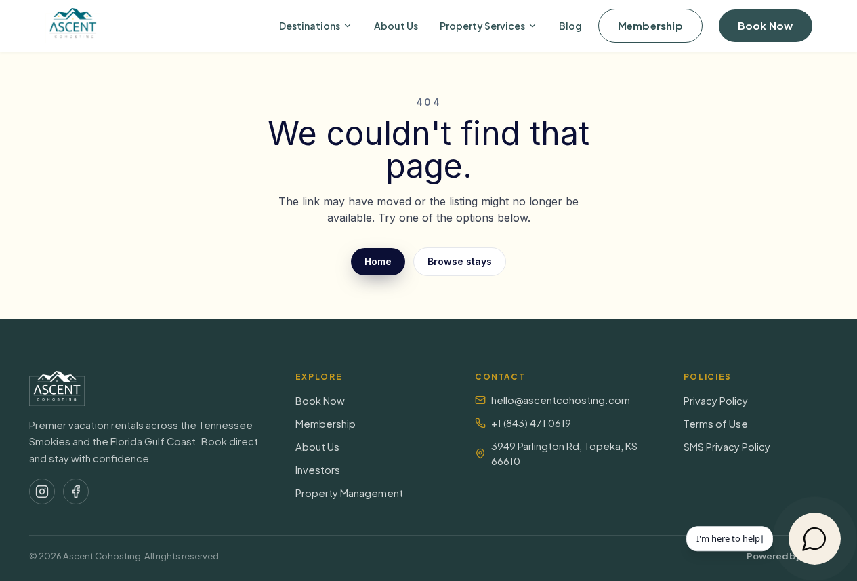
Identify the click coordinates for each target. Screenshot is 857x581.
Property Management (349, 493)
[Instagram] (42, 491)
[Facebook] (76, 491)
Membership (650, 25)
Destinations (309, 26)
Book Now (765, 25)
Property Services (482, 26)
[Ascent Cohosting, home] (73, 25)
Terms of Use (716, 424)
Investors (317, 470)
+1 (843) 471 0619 (531, 423)
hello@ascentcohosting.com (560, 400)
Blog (570, 26)
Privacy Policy (716, 401)
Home (378, 261)
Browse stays (459, 261)
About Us (396, 26)
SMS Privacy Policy (727, 447)
